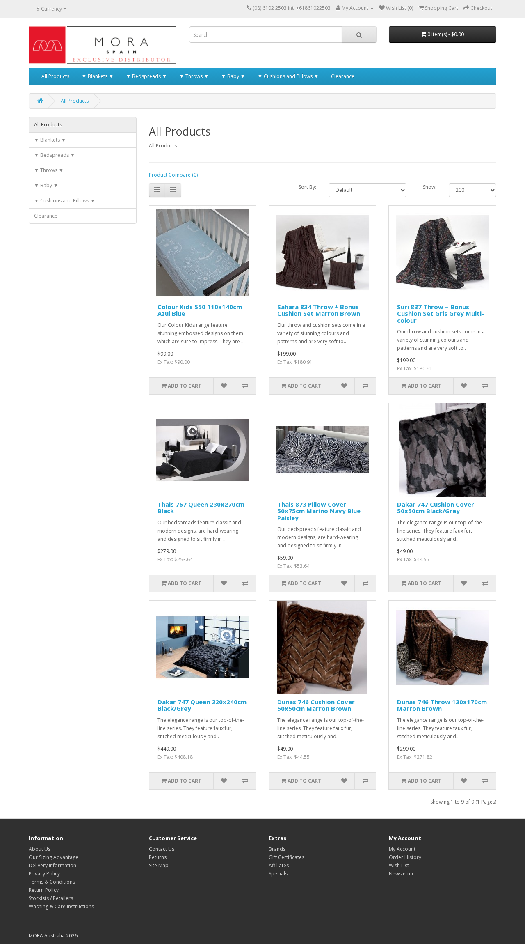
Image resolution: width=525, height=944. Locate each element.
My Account (402, 848)
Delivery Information (52, 865)
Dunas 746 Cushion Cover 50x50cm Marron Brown (316, 705)
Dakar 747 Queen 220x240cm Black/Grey (202, 705)
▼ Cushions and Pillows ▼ (288, 76)
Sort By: (307, 187)
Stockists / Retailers (51, 898)
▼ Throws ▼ (194, 76)
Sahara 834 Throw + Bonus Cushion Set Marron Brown (318, 310)
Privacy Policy (44, 873)
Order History (405, 857)
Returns (158, 857)
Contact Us (161, 848)
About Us (39, 848)
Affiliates (279, 865)
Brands (277, 848)
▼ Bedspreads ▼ (146, 76)
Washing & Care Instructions (61, 906)
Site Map (159, 865)
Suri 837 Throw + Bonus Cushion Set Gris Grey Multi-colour (440, 313)
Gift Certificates (286, 857)
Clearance (342, 76)
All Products (55, 76)
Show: (429, 187)
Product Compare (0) (173, 174)
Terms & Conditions (52, 881)
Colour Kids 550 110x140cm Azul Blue (200, 310)
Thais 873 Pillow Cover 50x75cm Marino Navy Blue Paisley (319, 511)
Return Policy (44, 890)
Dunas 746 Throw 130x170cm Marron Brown (442, 705)
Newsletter (401, 873)
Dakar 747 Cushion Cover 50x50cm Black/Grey (435, 507)
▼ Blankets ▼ (98, 76)
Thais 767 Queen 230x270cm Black (201, 507)
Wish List (399, 865)
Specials (278, 873)
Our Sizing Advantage (53, 857)
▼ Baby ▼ (233, 76)
